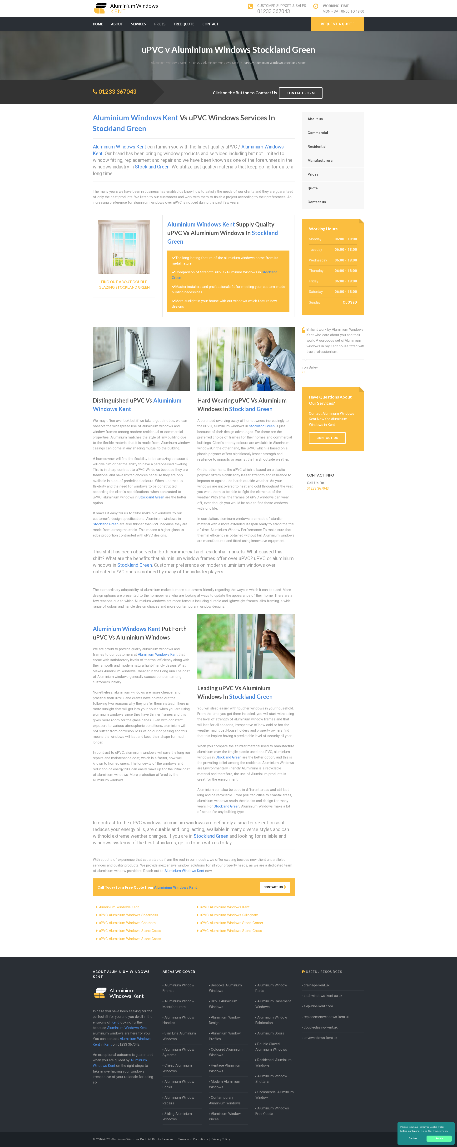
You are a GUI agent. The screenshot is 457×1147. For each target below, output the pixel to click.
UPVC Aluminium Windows (223, 1004)
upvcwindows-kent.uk (320, 1038)
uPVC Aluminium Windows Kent (224, 907)
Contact (211, 24)
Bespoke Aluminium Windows (225, 988)
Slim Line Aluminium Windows (179, 1036)
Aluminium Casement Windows (273, 1004)
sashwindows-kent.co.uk (323, 996)
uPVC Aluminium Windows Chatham (127, 923)
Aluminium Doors (270, 1033)
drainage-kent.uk (316, 985)
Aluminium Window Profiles (225, 1036)
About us (315, 119)
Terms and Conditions (193, 1139)
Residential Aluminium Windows (273, 1063)
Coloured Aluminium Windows (226, 1052)
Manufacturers (320, 160)
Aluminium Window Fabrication (271, 1020)
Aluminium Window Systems (178, 1052)
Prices (159, 24)
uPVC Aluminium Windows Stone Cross (130, 931)
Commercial (318, 133)
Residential (317, 146)
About (117, 24)
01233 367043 (273, 11)
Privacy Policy (221, 1139)
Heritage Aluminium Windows (225, 1068)
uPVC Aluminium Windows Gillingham (229, 915)
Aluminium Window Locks (178, 1084)
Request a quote (338, 24)
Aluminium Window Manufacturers (178, 1004)
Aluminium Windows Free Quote (272, 1111)
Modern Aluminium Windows (224, 1084)
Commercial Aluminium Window (274, 1095)
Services (138, 24)
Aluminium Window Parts (271, 988)
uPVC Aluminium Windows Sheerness (128, 915)
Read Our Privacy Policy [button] (435, 1131)
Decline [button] (413, 1138)
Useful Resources (323, 972)
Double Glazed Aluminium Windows (271, 1047)
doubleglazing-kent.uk (321, 1027)
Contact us (317, 202)
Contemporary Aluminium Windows (225, 1100)
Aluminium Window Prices (225, 1116)
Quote (313, 188)
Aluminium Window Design (225, 1020)
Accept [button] (439, 1138)
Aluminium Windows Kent (119, 907)
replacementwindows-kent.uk (326, 1017)
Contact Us (273, 887)
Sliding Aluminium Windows (177, 1116)
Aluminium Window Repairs (178, 1100)
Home (98, 24)
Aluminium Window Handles (178, 1020)
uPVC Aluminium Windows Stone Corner (231, 923)
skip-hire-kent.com (318, 1006)
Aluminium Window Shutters (271, 1079)
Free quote (184, 24)
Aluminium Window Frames (178, 988)
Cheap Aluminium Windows (177, 1068)
